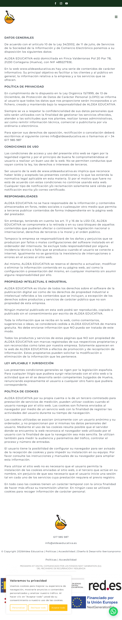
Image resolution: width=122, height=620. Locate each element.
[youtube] (66, 3)
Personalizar (18, 607)
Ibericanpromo (111, 551)
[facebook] (55, 3)
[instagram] (61, 3)
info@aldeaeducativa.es (61, 543)
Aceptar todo (58, 607)
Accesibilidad (66, 551)
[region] (38, 595)
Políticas (51, 551)
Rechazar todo (38, 607)
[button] (113, 611)
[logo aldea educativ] (9, 11)
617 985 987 (61, 537)
